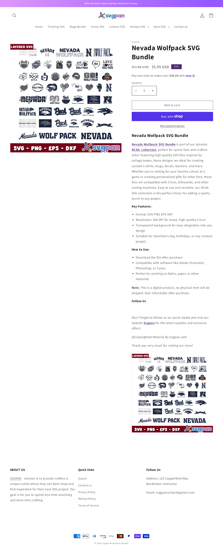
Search (82, 478)
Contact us (85, 485)
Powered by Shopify (119, 543)
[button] (14, 15)
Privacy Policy (87, 492)
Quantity (137, 82)
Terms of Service (88, 505)
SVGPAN (15, 478)
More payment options (172, 125)
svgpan (106, 543)
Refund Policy (87, 499)
